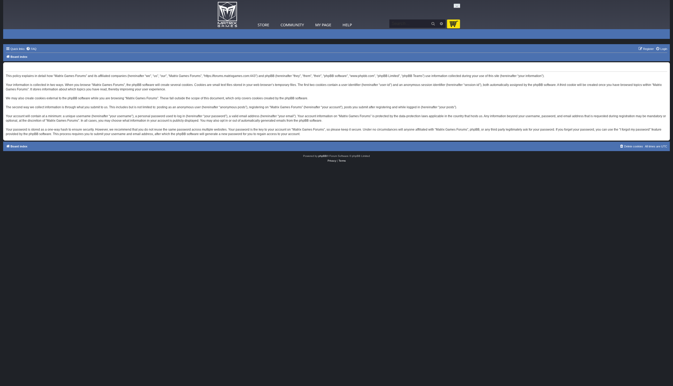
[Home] (227, 14)
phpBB (322, 156)
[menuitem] (31, 49)
